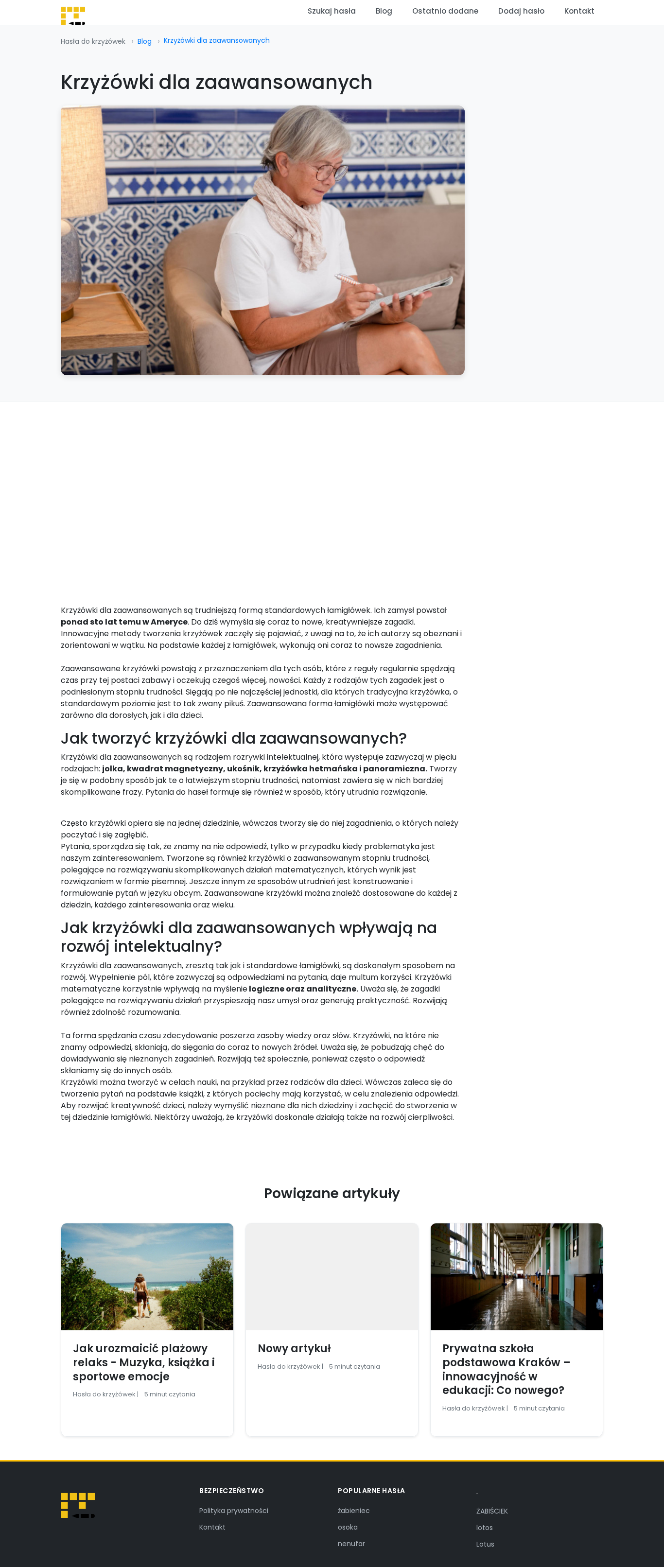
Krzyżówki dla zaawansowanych (217, 40)
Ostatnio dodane (445, 11)
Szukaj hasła (332, 11)
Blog (384, 11)
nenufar (351, 1544)
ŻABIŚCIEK (492, 1511)
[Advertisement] (332, 474)
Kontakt (579, 11)
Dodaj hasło (521, 11)
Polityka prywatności (233, 1510)
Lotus (485, 1544)
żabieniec (354, 1510)
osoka (348, 1527)
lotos (484, 1527)
